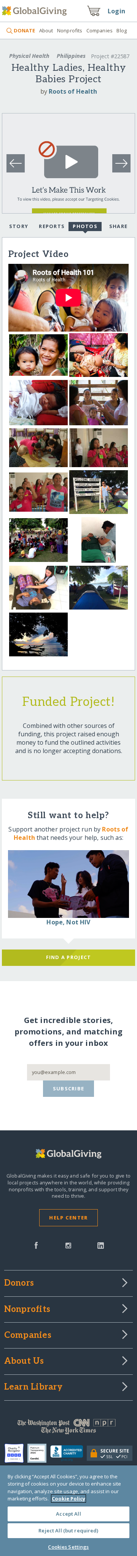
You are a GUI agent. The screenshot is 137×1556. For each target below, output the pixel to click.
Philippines (71, 55)
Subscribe (68, 1088)
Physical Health (29, 55)
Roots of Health (73, 91)
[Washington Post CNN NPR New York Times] (68, 1428)
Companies (99, 30)
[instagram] (68, 1244)
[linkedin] (100, 1244)
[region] (68, 1510)
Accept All (68, 1513)
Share (118, 226)
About (46, 30)
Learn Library (33, 1387)
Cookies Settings (68, 1546)
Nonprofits (69, 30)
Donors (19, 1283)
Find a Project (68, 957)
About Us (24, 1361)
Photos (85, 226)
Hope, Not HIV (68, 922)
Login (116, 11)
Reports (52, 226)
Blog (121, 30)
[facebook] (36, 1244)
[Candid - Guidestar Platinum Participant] (38, 1453)
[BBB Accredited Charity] (68, 1453)
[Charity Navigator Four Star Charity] (16, 1453)
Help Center (68, 1217)
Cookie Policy (68, 1498)
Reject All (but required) (68, 1530)
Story (18, 226)
